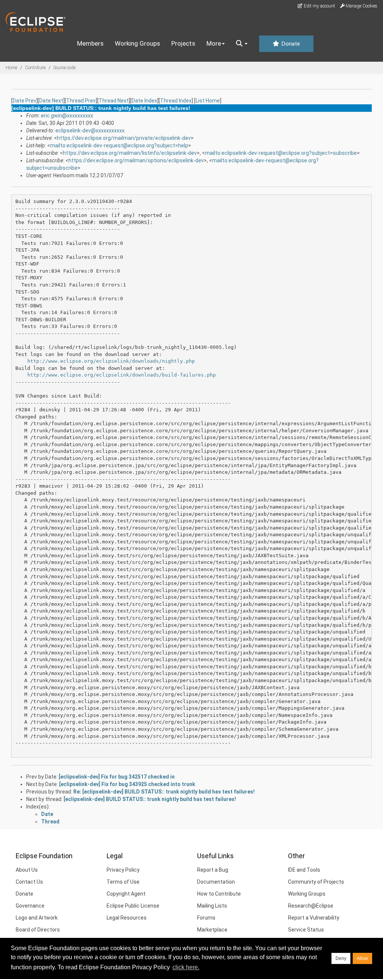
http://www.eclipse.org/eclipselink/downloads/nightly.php (111, 361)
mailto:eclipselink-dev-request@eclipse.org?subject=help (119, 145)
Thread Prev (81, 101)
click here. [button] (185, 967)
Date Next (51, 101)
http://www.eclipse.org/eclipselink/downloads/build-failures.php (121, 375)
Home (11, 67)
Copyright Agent (126, 894)
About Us (27, 870)
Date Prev (24, 101)
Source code (64, 67)
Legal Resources (127, 918)
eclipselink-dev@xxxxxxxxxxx (90, 131)
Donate (290, 43)
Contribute (35, 67)
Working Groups (137, 43)
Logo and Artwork (37, 918)
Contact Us (29, 882)
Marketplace (212, 930)
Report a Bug (212, 870)
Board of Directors (38, 930)
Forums (206, 918)
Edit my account (319, 6)
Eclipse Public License (133, 906)
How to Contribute (219, 894)
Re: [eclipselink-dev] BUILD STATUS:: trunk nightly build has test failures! (164, 792)
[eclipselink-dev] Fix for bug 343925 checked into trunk (127, 784)
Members (90, 43)
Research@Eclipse (310, 906)
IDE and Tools (304, 870)
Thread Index (176, 101)
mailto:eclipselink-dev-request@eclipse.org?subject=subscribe (281, 153)
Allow (362, 958)
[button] (242, 44)
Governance (30, 906)
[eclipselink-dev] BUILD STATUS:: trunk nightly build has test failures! (150, 799)
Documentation (216, 882)
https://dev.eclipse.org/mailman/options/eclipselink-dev (136, 160)
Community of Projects (316, 882)
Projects (183, 43)
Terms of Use (123, 882)
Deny (340, 958)
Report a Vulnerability (313, 918)
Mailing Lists (212, 906)
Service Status (306, 930)
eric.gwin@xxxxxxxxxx (67, 116)
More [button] (213, 43)
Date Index (144, 101)
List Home (208, 101)
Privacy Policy (123, 870)
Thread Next (114, 101)
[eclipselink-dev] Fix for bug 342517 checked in (117, 777)
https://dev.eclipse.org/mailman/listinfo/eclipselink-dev (130, 153)
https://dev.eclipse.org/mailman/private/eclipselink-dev (124, 138)
